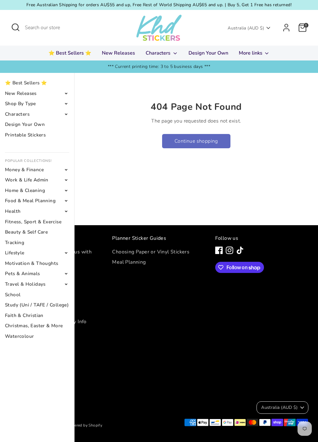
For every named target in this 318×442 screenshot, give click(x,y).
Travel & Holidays (25, 284)
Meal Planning (129, 262)
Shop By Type (20, 103)
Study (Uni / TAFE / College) (37, 305)
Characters (159, 53)
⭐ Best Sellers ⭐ (69, 53)
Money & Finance (24, 170)
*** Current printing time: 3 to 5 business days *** (159, 66)
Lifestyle (15, 253)
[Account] (286, 27)
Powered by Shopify (84, 425)
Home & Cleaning (25, 190)
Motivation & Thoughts (31, 263)
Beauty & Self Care (26, 232)
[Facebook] (219, 250)
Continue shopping (196, 141)
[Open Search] (15, 27)
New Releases (118, 53)
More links (251, 53)
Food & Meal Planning (30, 201)
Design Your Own (208, 53)
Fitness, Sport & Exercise (33, 222)
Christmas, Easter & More (34, 326)
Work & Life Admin (26, 180)
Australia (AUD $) (246, 28)
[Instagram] (229, 250)
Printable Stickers (25, 135)
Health (12, 211)
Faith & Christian (24, 315)
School (12, 295)
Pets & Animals (22, 273)
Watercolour (19, 336)
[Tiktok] (240, 250)
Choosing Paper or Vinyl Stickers (150, 251)
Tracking (14, 242)
